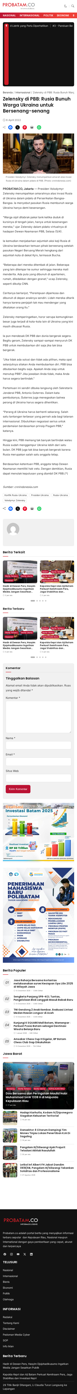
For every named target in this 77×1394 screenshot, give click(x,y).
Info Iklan (8, 1346)
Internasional (30, 15)
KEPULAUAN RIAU (50, 580)
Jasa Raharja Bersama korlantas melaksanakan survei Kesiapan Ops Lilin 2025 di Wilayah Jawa (43, 983)
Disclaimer (9, 1328)
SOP (5, 1340)
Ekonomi (63, 15)
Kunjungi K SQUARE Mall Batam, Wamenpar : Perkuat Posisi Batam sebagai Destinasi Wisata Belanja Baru (42, 1026)
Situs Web (12, 771)
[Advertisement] (41, 58)
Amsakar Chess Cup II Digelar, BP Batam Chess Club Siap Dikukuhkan (40, 1040)
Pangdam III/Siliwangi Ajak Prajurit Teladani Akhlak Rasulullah (42, 1148)
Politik (48, 15)
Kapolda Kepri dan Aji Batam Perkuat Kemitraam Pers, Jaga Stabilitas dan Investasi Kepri (56, 590)
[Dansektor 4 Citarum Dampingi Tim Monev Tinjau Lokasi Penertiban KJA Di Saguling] (10, 1140)
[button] (65, 6)
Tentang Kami (11, 1322)
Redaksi (7, 1317)
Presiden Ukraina (40, 495)
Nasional (9, 15)
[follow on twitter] (25, 1254)
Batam (45, 572)
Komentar (13, 698)
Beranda (8, 92)
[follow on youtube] (18, 1254)
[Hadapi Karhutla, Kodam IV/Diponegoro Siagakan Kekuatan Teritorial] (10, 1123)
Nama (10, 738)
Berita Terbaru (11, 576)
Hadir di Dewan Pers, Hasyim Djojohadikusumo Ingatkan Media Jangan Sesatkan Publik (19, 590)
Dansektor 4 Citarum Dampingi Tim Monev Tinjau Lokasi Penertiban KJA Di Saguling (45, 1133)
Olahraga (8, 1299)
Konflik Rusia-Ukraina (15, 495)
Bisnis (6, 1281)
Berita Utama (26, 576)
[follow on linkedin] (31, 1254)
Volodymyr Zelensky (14, 500)
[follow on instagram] (11, 1254)
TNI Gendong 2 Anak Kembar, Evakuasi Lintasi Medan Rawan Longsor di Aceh (43, 1011)
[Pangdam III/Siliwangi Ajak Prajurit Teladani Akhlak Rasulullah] (10, 1157)
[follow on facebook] (5, 1254)
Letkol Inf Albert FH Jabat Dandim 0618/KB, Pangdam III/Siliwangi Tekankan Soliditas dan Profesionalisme (47, 1168)
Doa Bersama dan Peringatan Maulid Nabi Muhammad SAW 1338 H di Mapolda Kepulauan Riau (36, 1097)
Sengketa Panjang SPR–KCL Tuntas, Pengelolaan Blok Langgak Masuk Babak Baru (43, 998)
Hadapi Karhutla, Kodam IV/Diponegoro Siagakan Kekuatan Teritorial (46, 1114)
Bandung (11, 1089)
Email (10, 754)
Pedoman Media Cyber (16, 1334)
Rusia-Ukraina (60, 495)
